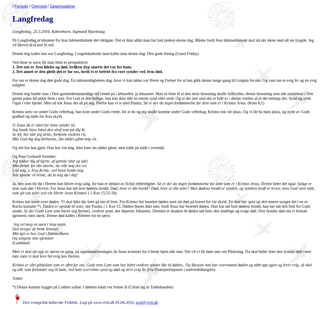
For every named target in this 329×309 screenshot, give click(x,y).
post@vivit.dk (147, 302)
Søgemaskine (62, 6)
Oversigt (39, 6)
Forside (21, 6)
